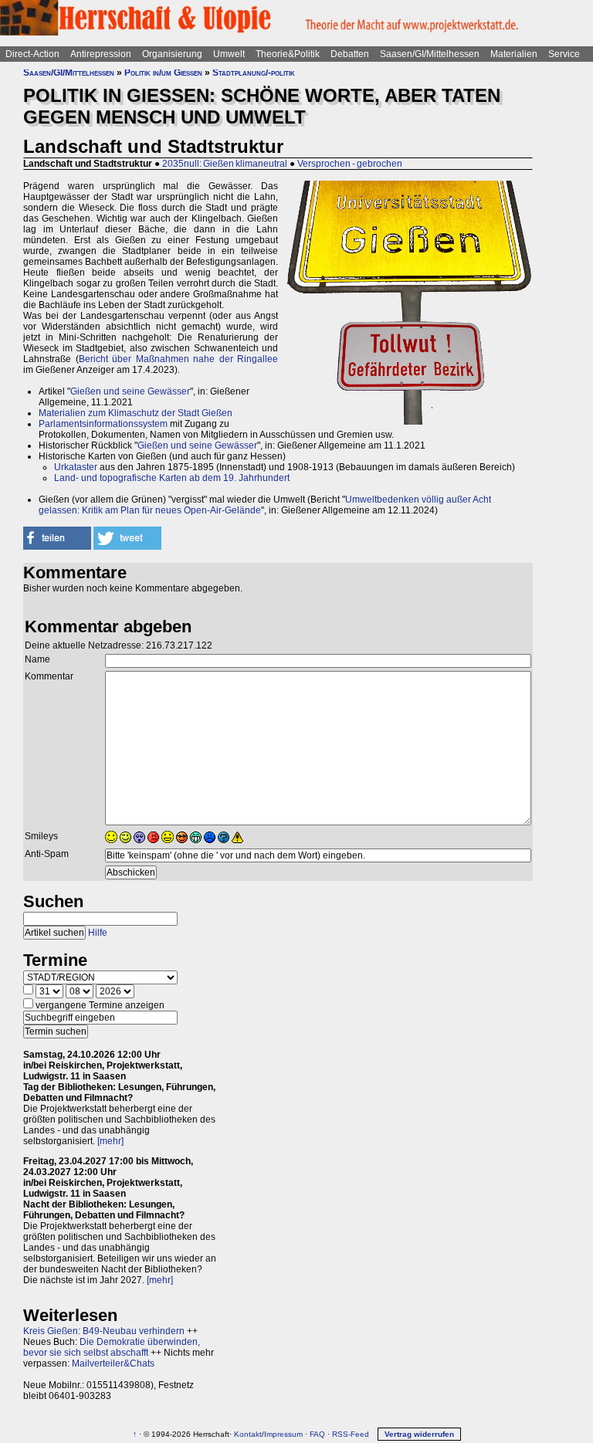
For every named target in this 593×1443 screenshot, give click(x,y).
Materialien (513, 54)
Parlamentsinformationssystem (103, 423)
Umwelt (229, 54)
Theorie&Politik (288, 54)
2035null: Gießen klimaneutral (224, 163)
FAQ (317, 1434)
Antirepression (100, 54)
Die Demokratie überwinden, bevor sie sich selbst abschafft (111, 1347)
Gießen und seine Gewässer (130, 391)
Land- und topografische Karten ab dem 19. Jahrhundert (172, 478)
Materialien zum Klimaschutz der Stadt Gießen (135, 413)
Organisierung (172, 54)
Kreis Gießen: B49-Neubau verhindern (104, 1331)
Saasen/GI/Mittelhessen (429, 54)
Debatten (349, 54)
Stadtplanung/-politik (253, 72)
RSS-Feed (350, 1434)
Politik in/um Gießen (163, 72)
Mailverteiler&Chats (113, 1363)
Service (564, 54)
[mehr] (110, 1141)
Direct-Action (32, 54)
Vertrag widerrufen (419, 1434)
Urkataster (75, 467)
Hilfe (97, 932)
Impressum (283, 1434)
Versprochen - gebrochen (349, 163)
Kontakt (248, 1434)
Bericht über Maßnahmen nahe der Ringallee (179, 359)
